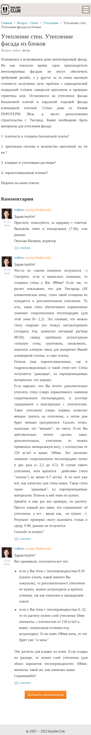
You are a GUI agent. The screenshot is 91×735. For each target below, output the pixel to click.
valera (19, 210)
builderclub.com (11, 10)
